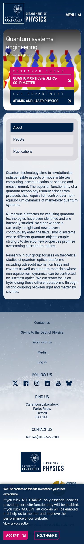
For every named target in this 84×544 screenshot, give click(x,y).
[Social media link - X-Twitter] (15, 383)
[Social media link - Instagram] (36, 383)
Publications (22, 151)
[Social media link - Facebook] (26, 383)
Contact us (42, 322)
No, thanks (47, 535)
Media (42, 352)
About (17, 127)
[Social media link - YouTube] (58, 383)
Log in (42, 362)
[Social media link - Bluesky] (69, 383)
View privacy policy (16, 523)
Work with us (42, 342)
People (18, 139)
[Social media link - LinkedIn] (47, 383)
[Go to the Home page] (53, 462)
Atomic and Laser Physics (35, 100)
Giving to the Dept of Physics (42, 332)
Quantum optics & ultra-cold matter (35, 80)
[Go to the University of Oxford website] (30, 462)
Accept (12, 535)
